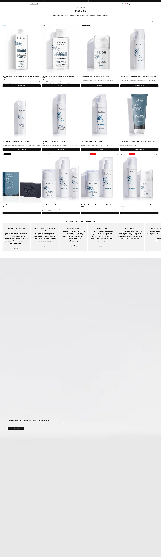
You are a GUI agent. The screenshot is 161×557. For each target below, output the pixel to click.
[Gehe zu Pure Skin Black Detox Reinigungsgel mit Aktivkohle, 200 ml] (139, 114)
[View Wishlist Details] (125, 4)
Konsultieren (16, 428)
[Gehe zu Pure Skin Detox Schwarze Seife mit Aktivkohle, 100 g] (22, 177)
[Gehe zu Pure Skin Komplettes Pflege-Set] (61, 177)
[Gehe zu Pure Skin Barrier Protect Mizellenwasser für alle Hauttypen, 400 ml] (22, 49)
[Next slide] (156, 240)
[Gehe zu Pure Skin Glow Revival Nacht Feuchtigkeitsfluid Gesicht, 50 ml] (139, 49)
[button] (123, 4)
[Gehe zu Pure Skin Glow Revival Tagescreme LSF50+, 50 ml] (100, 49)
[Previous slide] (4, 240)
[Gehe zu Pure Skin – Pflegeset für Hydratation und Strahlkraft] (100, 177)
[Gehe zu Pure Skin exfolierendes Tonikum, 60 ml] (61, 114)
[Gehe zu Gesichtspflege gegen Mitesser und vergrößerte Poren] (139, 177)
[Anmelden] (127, 4)
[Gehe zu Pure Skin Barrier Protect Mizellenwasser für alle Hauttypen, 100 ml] (61, 49)
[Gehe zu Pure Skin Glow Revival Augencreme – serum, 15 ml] (22, 114)
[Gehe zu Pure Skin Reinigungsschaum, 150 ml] (100, 114)
